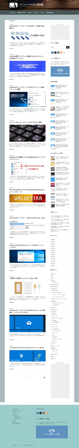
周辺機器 (52, 348)
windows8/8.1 (53, 309)
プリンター (54, 351)
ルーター (52, 343)
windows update (54, 284)
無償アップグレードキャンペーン (58, 298)
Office (52, 280)
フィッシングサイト (55, 330)
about (43, 12)
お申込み (36, 12)
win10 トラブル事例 (55, 292)
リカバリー (53, 341)
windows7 (52, 307)
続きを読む (11, 48)
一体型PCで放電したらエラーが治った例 (23, 278)
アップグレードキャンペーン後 (57, 294)
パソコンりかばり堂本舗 (31, 5)
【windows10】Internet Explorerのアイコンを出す (26, 347)
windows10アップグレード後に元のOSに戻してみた (27, 218)
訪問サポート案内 (22, 12)
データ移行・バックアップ (55, 318)
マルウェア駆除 (53, 329)
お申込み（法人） (18, 418)
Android (52, 273)
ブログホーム (13, 12)
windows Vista (53, 286)
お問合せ (30, 12)
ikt (60, 217)
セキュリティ (53, 316)
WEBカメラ (54, 349)
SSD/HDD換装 (55, 322)
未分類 (52, 356)
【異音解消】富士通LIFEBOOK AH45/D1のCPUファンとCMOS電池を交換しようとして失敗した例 (62, 169)
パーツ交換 (53, 320)
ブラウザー (53, 324)
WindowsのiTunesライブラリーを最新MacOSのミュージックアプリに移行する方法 (63, 184)
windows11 (53, 301)
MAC (52, 278)
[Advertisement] (60, 32)
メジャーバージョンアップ (57, 296)
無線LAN (52, 358)
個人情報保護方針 (50, 12)
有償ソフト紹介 (53, 354)
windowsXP (53, 311)
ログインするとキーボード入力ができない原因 (25, 122)
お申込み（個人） (18, 417)
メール (52, 335)
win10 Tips (54, 290)
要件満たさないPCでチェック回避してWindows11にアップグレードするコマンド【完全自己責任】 (62, 200)
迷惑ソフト (54, 332)
